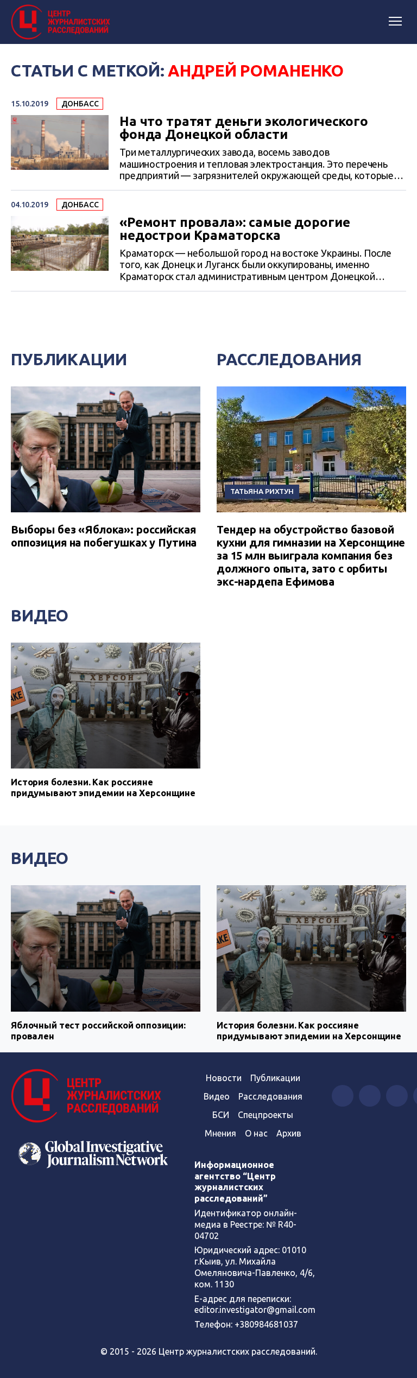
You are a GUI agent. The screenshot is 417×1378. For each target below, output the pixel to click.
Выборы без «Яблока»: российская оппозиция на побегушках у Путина (104, 536)
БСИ (220, 1115)
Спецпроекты (265, 1115)
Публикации (69, 359)
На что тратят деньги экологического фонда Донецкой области (243, 128)
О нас (256, 1133)
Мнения (220, 1133)
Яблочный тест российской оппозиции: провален (98, 1030)
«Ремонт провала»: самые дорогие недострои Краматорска (234, 229)
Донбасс (80, 103)
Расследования (289, 359)
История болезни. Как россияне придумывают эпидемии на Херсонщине (103, 787)
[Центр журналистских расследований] (62, 22)
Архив (288, 1133)
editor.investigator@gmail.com (254, 1310)
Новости (224, 1078)
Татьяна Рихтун (262, 491)
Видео (39, 615)
